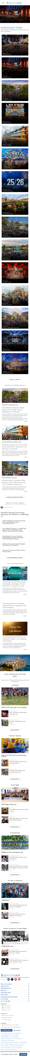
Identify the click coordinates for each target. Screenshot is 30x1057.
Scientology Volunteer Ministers (7, 1040)
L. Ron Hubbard (4, 1033)
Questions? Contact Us (8, 1015)
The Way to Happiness (9, 1044)
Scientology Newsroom (6, 1036)
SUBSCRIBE (23, 1054)
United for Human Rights (6, 1047)
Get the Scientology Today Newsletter (12, 1027)
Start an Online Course (18, 1038)
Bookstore (3, 990)
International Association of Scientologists (9, 1042)
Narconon (21, 1044)
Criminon (16, 1044)
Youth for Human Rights (17, 1047)
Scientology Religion (5, 1035)
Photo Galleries (7, 1007)
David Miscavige (14, 1036)
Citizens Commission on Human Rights (9, 1049)
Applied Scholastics (5, 1045)
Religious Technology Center (7, 1038)
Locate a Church (7, 1019)
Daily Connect (4, 994)
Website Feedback (7, 1017)
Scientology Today (6, 992)
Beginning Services (6, 988)
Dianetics (10, 1033)
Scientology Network (17, 1033)
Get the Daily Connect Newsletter (11, 1025)
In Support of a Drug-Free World (16, 1045)
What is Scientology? (6, 984)
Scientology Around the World (9, 997)
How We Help (4, 999)
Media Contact (6, 1010)
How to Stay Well (5, 1001)
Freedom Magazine (23, 1042)
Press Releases (7, 1005)
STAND (2, 1044)
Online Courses (5, 986)
